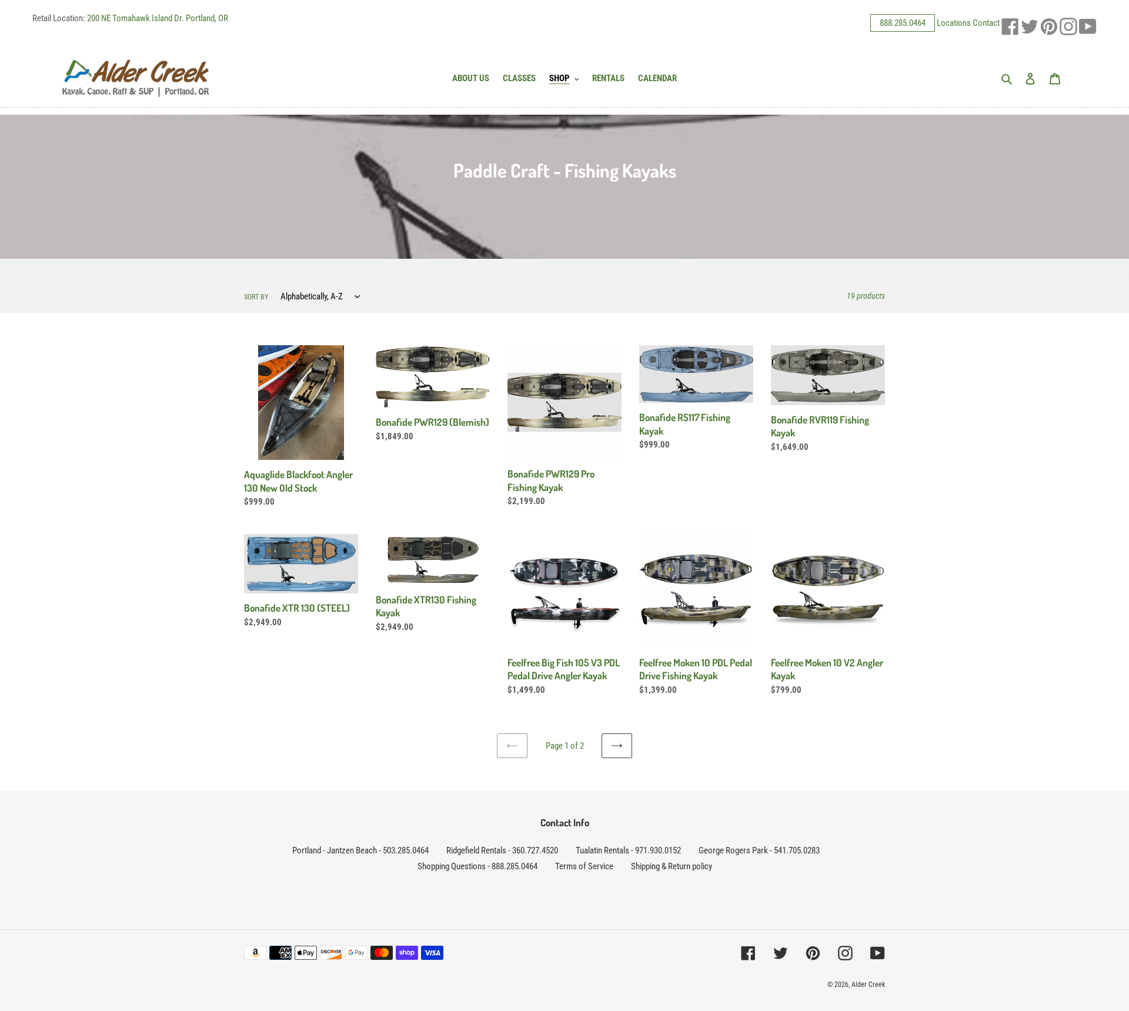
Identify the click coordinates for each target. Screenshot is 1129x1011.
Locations (954, 23)
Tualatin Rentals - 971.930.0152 (628, 850)
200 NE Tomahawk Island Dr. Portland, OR (157, 18)
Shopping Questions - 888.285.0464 (477, 866)
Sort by (256, 297)
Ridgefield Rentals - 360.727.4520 (502, 850)
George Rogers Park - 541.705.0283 (759, 850)
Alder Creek (868, 984)
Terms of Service (584, 866)
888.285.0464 (903, 23)
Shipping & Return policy (671, 866)
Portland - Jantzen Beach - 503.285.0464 (360, 850)
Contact (986, 23)
